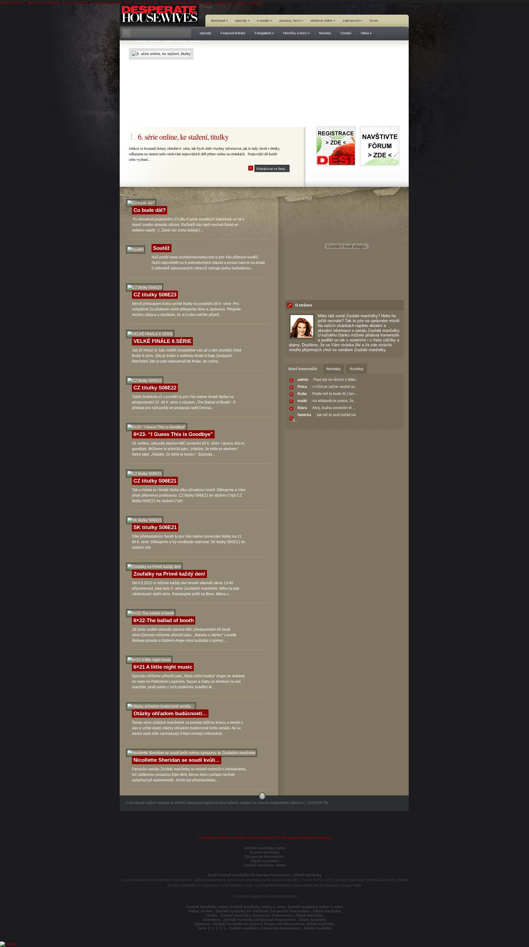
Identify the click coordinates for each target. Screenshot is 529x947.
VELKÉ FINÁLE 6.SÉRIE (162, 341)
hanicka (304, 415)
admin (303, 380)
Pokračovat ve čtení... (272, 168)
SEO (127, 3)
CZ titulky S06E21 (154, 481)
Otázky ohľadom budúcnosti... (170, 713)
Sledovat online (322, 20)
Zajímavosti (352, 20)
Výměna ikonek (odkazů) (254, 838)
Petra (302, 387)
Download (219, 20)
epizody (205, 33)
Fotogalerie (264, 33)
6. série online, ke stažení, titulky (183, 136)
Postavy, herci (291, 20)
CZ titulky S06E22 (154, 388)
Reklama (323, 838)
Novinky (325, 33)
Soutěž (161, 248)
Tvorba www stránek (106, 3)
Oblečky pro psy (12, 3)
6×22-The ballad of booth (163, 620)
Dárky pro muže (146, 3)
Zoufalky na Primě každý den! (169, 574)
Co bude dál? (149, 210)
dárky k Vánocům (249, 3)
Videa (366, 33)
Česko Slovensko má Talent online (186, 3)
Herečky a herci (296, 33)
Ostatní (345, 33)
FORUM (374, 20)
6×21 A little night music (162, 667)
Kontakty (205, 838)
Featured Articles (233, 33)
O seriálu (264, 20)
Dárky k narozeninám (44, 3)
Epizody (242, 20)
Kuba (302, 394)
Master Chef (224, 3)
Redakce (223, 838)
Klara (302, 408)
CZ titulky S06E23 (154, 295)
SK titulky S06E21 (155, 527)
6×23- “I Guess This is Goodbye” (173, 434)
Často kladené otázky (295, 838)
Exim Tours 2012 (75, 3)
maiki (302, 401)
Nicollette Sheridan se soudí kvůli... (176, 760)
